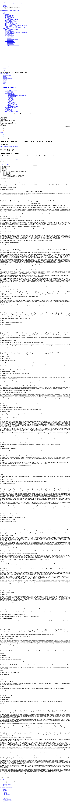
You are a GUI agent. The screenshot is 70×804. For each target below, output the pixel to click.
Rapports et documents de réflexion (13, 45)
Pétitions (6, 47)
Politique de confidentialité (7, 800)
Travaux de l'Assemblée (9, 35)
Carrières (4, 5)
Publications (5, 80)
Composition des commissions (10, 20)
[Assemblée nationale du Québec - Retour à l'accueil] (9, 10)
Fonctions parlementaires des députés (11, 19)
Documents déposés (10, 37)
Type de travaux (3, 119)
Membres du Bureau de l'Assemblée (11, 21)
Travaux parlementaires (7, 28)
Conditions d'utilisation (7, 799)
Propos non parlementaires (9, 33)
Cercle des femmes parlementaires (11, 23)
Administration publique (11, 94)
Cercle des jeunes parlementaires (10, 24)
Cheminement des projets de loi (12, 39)
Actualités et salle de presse (7, 78)
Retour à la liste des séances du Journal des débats (9, 146)
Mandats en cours (10, 43)
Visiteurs (4, 76)
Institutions (9, 101)
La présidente (7, 14)
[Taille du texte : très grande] (4, 129)
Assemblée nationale (10, 97)
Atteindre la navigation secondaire (13, 0)
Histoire (4, 83)
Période (1, 121)
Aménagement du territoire (11, 96)
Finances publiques (10, 100)
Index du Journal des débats (9, 31)
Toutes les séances (10, 36)
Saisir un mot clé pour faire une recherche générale (11, 7)
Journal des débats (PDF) (7, 784)
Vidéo (4, 56)
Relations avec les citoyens (11, 102)
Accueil (4, 12)
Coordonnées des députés (9, 17)
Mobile (4, 801)
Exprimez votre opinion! (7, 46)
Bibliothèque (5, 79)
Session (1, 124)
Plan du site (5, 792)
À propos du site (5, 798)
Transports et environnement (12, 104)
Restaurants (5, 77)
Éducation (4, 81)
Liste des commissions (11, 42)
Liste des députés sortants (9, 15)
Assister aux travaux (8, 34)
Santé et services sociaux (11, 103)
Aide (3, 791)
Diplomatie (4, 82)
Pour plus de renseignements (5, 73)
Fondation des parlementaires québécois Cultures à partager (15, 27)
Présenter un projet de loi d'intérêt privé (12, 55)
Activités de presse (10, 61)
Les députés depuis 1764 (9, 16)
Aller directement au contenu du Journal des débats (9, 159)
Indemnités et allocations (9, 22)
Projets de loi (9, 38)
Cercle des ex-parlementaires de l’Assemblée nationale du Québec (16, 25)
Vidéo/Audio (5, 785)
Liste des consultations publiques (12, 53)
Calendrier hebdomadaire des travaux (11, 29)
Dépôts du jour (9, 110)
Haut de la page (3, 779)
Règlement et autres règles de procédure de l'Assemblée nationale (16, 32)
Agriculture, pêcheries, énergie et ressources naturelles (16, 95)
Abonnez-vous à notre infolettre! (6, 787)
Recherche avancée (6, 8)
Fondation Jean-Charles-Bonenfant (11, 26)
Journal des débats (8, 30)
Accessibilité (5, 793)
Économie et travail (10, 99)
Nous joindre (5, 6)
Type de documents (3, 117)
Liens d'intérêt (5, 790)
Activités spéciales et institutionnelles (13, 62)
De (0, 122)
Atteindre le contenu (3, 0)
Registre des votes (10, 40)
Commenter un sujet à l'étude (10, 54)
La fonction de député (8, 18)
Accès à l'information (6, 794)
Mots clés (2, 116)
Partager (1, 132)
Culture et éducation (10, 98)
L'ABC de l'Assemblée (7, 75)
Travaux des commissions (9, 41)
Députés (4, 13)
